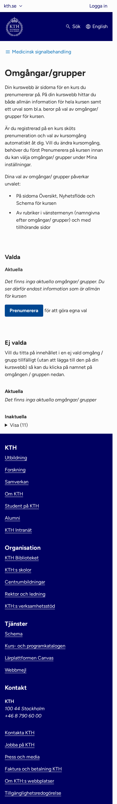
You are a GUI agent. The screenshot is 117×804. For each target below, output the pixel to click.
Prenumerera (24, 310)
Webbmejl (15, 670)
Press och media (22, 757)
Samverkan (16, 482)
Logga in (98, 6)
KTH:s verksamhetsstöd (30, 606)
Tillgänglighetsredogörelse (33, 793)
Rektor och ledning (25, 594)
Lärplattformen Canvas (29, 658)
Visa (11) (19, 425)
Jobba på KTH (19, 745)
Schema (13, 634)
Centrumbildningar (25, 582)
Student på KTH (22, 506)
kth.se (10, 6)
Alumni (12, 518)
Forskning (15, 470)
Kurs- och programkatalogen (35, 646)
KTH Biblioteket (22, 558)
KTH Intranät (18, 530)
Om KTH (14, 494)
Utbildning (16, 458)
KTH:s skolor (18, 570)
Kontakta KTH (19, 733)
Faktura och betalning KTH (33, 769)
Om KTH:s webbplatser (29, 781)
